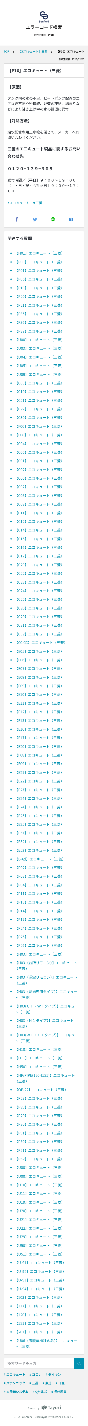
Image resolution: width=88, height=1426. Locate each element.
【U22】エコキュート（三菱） (40, 1228)
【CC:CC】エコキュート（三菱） (41, 642)
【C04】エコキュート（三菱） (39, 443)
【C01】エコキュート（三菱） (39, 460)
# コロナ (35, 1374)
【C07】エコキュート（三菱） (39, 486)
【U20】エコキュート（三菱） (40, 1210)
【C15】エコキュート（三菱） (39, 538)
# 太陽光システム (16, 1391)
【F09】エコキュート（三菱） (39, 763)
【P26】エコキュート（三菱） (39, 945)
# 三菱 (37, 202)
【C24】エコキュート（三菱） (39, 590)
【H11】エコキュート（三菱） (40, 1057)
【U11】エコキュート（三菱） (40, 1193)
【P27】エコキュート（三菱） (39, 1098)
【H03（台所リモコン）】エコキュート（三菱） (46, 965)
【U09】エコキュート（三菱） (40, 374)
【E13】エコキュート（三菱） (39, 720)
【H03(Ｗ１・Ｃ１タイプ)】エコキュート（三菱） (46, 1037)
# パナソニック (14, 1383)
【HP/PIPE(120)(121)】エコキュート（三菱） (45, 1078)
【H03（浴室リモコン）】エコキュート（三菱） (46, 980)
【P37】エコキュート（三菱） (39, 331)
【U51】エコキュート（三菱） (40, 1254)
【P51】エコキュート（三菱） (39, 1150)
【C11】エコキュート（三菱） (39, 512)
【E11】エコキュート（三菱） (39, 703)
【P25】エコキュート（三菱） (39, 936)
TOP (6, 51)
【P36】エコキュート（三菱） (39, 322)
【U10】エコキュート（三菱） (40, 1184)
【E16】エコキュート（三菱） (39, 729)
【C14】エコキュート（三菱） (39, 530)
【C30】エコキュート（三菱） (39, 417)
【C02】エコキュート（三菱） (39, 469)
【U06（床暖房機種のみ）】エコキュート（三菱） (46, 1343)
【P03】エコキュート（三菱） (39, 876)
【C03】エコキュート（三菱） (39, 383)
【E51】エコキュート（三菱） (39, 832)
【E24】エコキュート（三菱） (39, 798)
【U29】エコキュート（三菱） (40, 1236)
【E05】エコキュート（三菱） (39, 651)
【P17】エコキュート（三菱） (39, 919)
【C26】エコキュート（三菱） (39, 608)
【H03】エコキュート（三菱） (40, 954)
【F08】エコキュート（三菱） (39, 434)
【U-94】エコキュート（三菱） (40, 1288)
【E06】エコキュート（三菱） (39, 659)
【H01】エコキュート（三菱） (40, 253)
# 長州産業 (59, 1391)
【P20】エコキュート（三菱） (39, 296)
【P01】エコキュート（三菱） (39, 270)
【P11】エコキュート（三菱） (39, 893)
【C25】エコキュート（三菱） (39, 599)
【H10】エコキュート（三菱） (40, 1049)
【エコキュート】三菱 (32, 51)
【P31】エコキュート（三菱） (39, 1133)
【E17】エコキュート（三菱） (39, 737)
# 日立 (60, 1383)
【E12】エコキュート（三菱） (39, 711)
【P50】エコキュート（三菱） (39, 1141)
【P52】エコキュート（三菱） (39, 1159)
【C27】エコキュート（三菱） (39, 409)
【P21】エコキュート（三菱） (39, 305)
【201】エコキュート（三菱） (39, 1331)
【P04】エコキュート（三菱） (39, 885)
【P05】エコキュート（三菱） (39, 279)
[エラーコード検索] (44, 17)
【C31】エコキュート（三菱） (39, 625)
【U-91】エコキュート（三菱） (40, 1262)
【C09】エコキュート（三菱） (39, 504)
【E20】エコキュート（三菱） (39, 746)
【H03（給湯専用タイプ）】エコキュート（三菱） (46, 994)
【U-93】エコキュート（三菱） (40, 1280)
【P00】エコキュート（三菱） (39, 261)
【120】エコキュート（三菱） (39, 1314)
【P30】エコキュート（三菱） (39, 1124)
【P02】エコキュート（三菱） (39, 867)
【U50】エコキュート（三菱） (40, 1245)
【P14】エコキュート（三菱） (39, 910)
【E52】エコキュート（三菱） (39, 841)
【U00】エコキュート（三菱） (40, 339)
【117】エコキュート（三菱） (39, 1306)
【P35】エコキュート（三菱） (39, 313)
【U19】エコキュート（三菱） (40, 1202)
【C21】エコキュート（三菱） (39, 400)
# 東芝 (46, 1383)
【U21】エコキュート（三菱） (40, 1219)
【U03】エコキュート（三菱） (40, 348)
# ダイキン (53, 1374)
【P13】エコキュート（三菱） (39, 902)
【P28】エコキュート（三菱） (39, 1107)
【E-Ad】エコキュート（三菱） (40, 859)
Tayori (44, 1417)
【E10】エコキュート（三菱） (39, 694)
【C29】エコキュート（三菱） (39, 616)
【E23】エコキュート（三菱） (39, 789)
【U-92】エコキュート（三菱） (40, 1271)
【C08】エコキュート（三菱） (39, 495)
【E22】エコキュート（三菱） (39, 781)
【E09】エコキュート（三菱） (39, 685)
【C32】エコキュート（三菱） (39, 634)
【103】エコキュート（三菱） (39, 1297)
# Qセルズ (39, 1391)
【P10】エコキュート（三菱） (39, 287)
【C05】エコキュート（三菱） (39, 452)
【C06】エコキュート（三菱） (39, 478)
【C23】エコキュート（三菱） (39, 582)
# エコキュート (18, 202)
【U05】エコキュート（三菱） (40, 365)
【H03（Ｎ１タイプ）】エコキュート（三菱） (44, 1023)
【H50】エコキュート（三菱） (40, 1066)
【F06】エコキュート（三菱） (39, 426)
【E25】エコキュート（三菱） (39, 815)
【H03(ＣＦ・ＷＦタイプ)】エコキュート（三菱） (46, 1008)
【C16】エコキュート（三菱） (39, 547)
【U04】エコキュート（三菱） (40, 357)
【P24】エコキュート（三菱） (39, 928)
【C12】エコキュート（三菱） (39, 521)
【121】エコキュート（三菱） (39, 1323)
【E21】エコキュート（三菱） (39, 772)
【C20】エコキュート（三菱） (39, 564)
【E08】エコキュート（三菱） (39, 677)
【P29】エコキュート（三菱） (39, 1115)
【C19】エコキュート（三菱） (39, 391)
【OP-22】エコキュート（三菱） (41, 1089)
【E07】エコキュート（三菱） (39, 668)
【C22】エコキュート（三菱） (39, 573)
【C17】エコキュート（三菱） (39, 556)
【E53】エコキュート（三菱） (39, 850)
